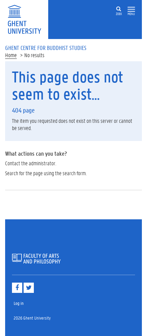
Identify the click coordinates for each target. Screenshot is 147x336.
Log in (19, 303)
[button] (131, 9)
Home (11, 55)
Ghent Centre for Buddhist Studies (45, 47)
